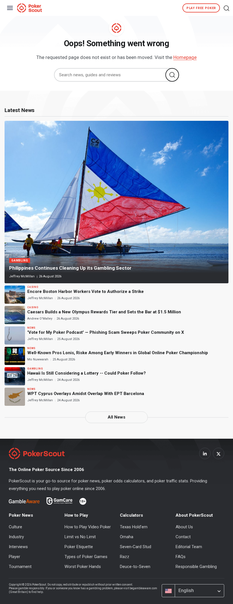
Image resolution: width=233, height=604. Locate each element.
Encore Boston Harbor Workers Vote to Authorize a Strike (85, 291)
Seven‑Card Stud (135, 546)
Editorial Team (189, 546)
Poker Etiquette (79, 546)
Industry (16, 536)
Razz (124, 556)
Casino (33, 287)
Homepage (185, 57)
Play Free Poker (201, 8)
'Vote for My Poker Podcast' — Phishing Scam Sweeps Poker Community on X (105, 332)
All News (116, 417)
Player (14, 556)
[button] (226, 8)
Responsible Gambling (196, 566)
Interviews (18, 546)
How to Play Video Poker (88, 526)
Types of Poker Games (86, 556)
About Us (184, 526)
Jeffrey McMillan (22, 276)
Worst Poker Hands (83, 566)
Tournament (20, 566)
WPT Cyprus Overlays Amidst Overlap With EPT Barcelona (85, 393)
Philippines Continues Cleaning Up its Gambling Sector (70, 268)
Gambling (19, 260)
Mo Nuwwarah (38, 359)
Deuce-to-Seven (135, 566)
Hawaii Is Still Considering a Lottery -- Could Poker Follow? (86, 373)
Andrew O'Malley (40, 318)
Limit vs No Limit (80, 536)
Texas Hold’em (133, 526)
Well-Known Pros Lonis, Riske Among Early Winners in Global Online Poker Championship (117, 352)
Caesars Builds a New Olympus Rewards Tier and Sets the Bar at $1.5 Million (104, 311)
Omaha (126, 536)
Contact (183, 536)
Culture (15, 526)
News (31, 327)
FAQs (181, 556)
